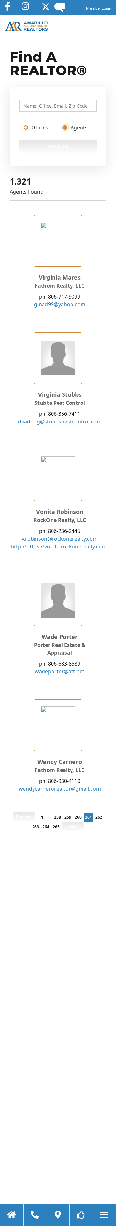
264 (46, 827)
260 (78, 817)
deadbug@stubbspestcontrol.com (60, 421)
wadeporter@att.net (59, 671)
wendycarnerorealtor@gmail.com (60, 788)
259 (67, 817)
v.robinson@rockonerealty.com (60, 538)
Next (73, 826)
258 (57, 817)
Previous (24, 816)
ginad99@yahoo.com (59, 304)
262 (98, 817)
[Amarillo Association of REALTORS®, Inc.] (26, 26)
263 (35, 827)
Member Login (98, 8)
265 (56, 827)
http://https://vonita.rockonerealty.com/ (60, 546)
